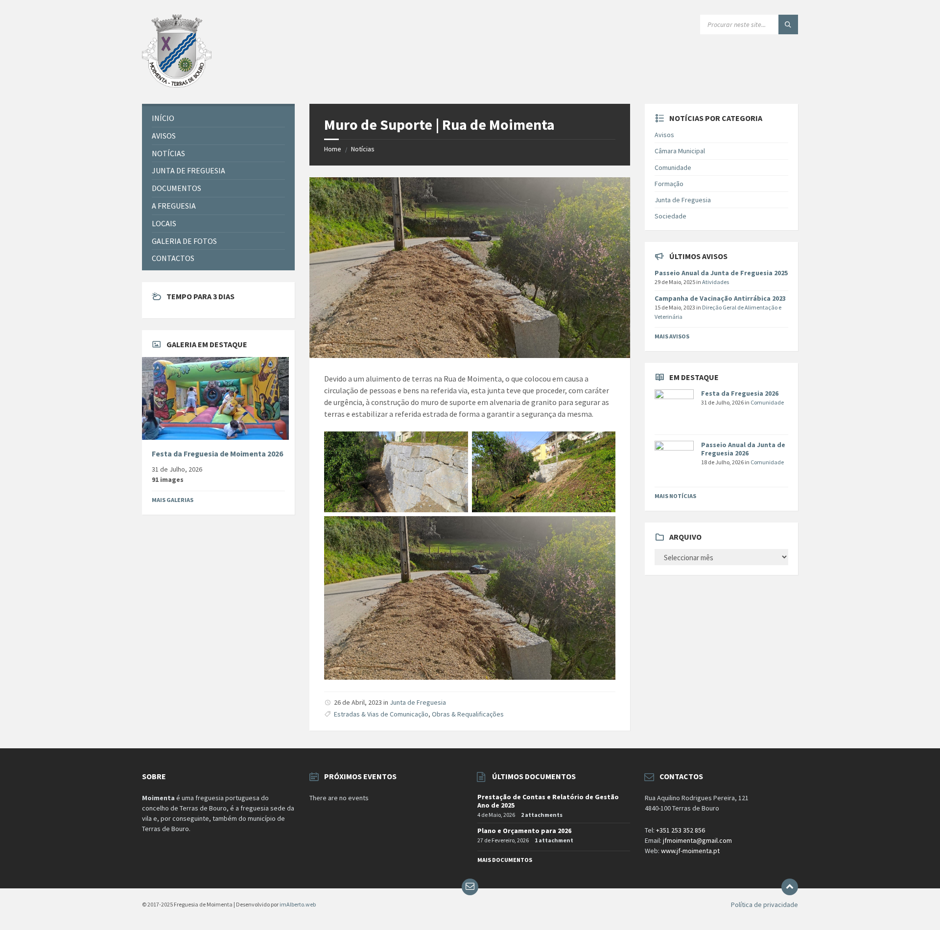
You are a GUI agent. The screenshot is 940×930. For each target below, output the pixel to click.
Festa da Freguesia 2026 (739, 393)
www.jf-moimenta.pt (690, 850)
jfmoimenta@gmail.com (697, 840)
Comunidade (673, 167)
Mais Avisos (672, 336)
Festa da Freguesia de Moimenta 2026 (217, 453)
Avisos (664, 134)
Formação (669, 183)
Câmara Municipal (680, 150)
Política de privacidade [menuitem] (764, 904)
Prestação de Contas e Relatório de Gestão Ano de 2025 (548, 801)
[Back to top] (789, 887)
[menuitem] (218, 118)
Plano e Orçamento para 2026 (524, 830)
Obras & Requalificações (468, 714)
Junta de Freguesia (418, 702)
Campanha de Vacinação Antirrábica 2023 (720, 298)
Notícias (363, 148)
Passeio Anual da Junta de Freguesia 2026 (743, 448)
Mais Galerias (172, 499)
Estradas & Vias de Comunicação (381, 714)
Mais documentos (504, 859)
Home (332, 148)
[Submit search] (788, 24)
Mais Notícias (675, 496)
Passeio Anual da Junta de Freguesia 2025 (721, 272)
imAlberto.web (298, 904)
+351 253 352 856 (680, 830)
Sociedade (670, 216)
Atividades (715, 282)
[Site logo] (177, 85)
